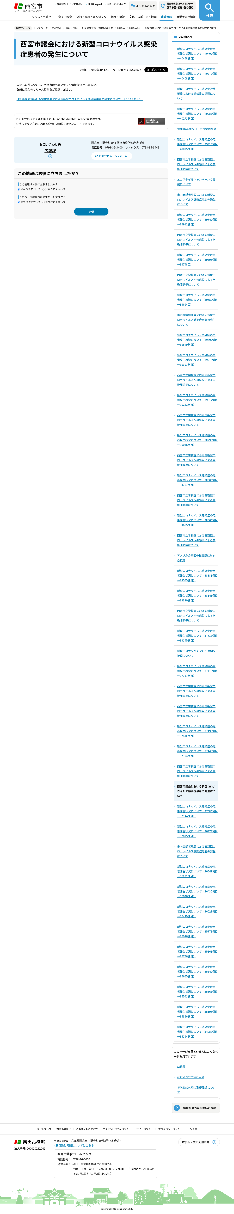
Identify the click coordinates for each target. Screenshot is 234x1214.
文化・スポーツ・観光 (143, 17)
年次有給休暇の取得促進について (196, 1089)
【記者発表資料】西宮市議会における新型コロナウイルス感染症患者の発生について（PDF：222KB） (80, 99)
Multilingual (95, 4)
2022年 (121, 28)
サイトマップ (44, 1129)
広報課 (50, 150)
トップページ (40, 28)
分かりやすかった (30, 189)
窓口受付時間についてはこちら (75, 1145)
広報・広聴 (72, 28)
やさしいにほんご (116, 4)
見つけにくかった (55, 202)
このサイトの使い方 (87, 1129)
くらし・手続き (41, 17)
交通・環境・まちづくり (91, 17)
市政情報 (166, 17)
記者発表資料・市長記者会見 (97, 28)
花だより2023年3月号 (190, 1077)
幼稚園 (181, 1066)
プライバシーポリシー (170, 1129)
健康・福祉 (118, 17)
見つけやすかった (30, 202)
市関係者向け (64, 1129)
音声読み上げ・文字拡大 (70, 4)
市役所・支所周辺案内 (195, 1142)
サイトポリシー (144, 1129)
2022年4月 (135, 28)
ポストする (158, 69)
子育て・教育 (64, 17)
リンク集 (192, 1129)
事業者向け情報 (186, 17)
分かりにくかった (55, 189)
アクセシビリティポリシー (117, 1129)
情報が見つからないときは (199, 1108)
